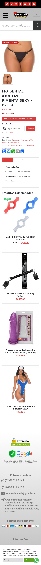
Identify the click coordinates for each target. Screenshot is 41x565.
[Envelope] (25, 4)
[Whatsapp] (29, 4)
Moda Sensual (14, 143)
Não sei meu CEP (7, 133)
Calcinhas (16, 140)
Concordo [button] (29, 560)
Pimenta (30, 145)
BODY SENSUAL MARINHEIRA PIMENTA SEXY (20, 407)
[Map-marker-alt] (20, 4)
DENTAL (19, 145)
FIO (24, 145)
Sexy (9, 148)
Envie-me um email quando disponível (18, 118)
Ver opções (21, 236)
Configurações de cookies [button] (13, 560)
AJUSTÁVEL (10, 145)
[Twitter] (12, 4)
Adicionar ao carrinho (21, 293)
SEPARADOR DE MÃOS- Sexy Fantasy (20, 294)
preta (4, 148)
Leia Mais (34, 555)
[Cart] (36, 14)
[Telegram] (34, 4)
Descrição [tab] (7, 160)
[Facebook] (7, 4)
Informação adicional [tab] (23, 160)
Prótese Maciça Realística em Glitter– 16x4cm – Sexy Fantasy (20, 351)
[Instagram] (16, 4)
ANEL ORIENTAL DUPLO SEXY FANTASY (20, 238)
